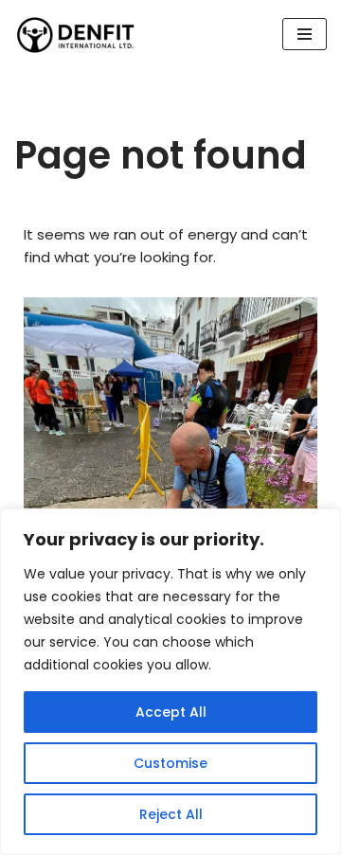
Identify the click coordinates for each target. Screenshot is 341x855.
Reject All (171, 814)
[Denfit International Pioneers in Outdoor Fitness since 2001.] (75, 34)
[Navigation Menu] (304, 34)
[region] (170, 681)
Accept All (170, 712)
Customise (170, 763)
